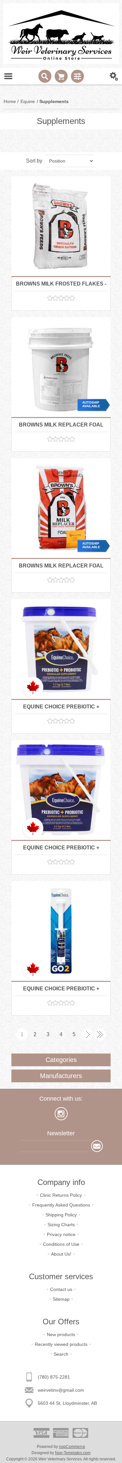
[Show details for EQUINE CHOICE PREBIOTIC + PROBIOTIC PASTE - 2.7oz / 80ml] (61, 931)
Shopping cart (61, 76)
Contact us (61, 1289)
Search (61, 1354)
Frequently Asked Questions (61, 1205)
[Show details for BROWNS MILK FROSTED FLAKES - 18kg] (61, 226)
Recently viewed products (61, 1344)
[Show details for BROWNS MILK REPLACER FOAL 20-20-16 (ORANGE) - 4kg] (61, 508)
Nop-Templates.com (72, 1453)
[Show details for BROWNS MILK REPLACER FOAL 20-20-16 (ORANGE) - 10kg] (61, 367)
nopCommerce (72, 1446)
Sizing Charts (61, 1224)
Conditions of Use (61, 1244)
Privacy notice (61, 1234)
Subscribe (97, 1146)
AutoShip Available (91, 404)
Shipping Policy (61, 1214)
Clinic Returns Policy (61, 1195)
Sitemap (61, 1299)
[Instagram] (61, 1113)
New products (61, 1334)
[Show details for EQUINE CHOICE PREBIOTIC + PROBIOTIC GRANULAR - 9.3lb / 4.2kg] (61, 790)
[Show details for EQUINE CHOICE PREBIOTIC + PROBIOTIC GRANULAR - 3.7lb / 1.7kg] (61, 649)
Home (10, 101)
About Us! (61, 1254)
